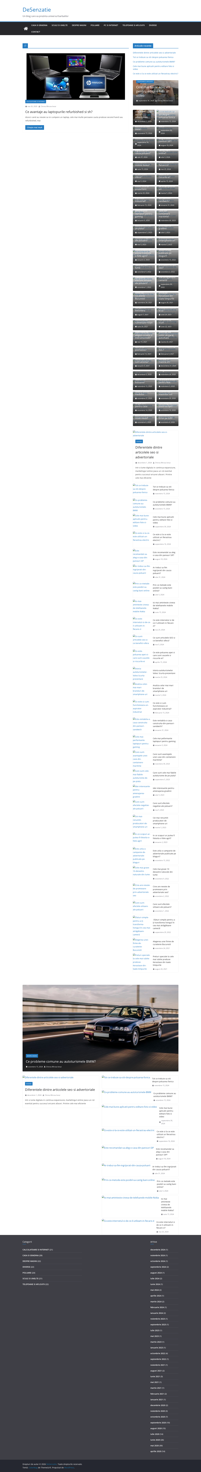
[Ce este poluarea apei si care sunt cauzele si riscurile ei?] (142, 657)
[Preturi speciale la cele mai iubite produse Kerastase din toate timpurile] (142, 962)
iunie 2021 (155, 1376)
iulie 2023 (154, 1330)
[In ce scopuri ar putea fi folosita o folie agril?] (142, 838)
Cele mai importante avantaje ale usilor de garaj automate (166, 332)
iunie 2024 (155, 1284)
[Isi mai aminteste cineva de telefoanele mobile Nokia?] (142, 607)
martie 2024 (155, 1301)
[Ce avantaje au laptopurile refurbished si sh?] (75, 76)
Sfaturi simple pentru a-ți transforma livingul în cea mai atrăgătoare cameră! (164, 924)
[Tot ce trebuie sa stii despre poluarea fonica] (142, 490)
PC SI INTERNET (111, 25)
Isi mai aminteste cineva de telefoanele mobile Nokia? (164, 605)
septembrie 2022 (158, 1359)
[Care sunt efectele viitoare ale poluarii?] (142, 907)
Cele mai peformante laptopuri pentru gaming (143, 212)
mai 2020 (154, 1445)
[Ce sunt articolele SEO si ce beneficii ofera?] (142, 641)
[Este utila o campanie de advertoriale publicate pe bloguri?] (142, 855)
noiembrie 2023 (157, 1318)
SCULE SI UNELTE (60, 25)
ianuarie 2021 (156, 1399)
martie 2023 (155, 1342)
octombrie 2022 (157, 1353)
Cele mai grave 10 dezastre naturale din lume (163, 872)
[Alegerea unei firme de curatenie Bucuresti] (142, 945)
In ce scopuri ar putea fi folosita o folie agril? (143, 253)
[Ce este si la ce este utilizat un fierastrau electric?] (142, 539)
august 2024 (156, 1272)
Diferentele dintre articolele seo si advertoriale (154, 52)
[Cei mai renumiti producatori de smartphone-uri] (142, 823)
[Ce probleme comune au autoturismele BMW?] (142, 505)
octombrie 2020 (157, 1416)
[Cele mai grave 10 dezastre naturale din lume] (142, 874)
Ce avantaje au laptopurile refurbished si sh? (58, 111)
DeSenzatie (37, 9)
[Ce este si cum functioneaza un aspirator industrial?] (142, 708)
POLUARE (95, 25)
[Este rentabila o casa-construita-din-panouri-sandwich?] (142, 725)
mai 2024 (154, 1290)
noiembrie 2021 (157, 1365)
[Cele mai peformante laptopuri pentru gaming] (142, 742)
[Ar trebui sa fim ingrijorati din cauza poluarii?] (142, 572)
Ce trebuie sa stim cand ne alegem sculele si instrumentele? (143, 333)
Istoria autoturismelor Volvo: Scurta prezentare (164, 672)
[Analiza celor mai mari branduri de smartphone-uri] (142, 690)
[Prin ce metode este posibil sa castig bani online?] (142, 590)
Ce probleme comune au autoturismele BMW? (154, 61)
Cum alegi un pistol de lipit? (166, 405)
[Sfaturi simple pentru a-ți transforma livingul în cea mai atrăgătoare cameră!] (142, 926)
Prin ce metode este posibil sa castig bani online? (162, 588)
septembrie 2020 (158, 1422)
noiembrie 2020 (157, 1411)
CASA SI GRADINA (39, 25)
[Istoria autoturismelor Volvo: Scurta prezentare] (142, 674)
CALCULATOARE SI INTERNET (35, 101)
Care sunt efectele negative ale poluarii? (162, 804)
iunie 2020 (155, 1440)
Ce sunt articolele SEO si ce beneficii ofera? (164, 639)
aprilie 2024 (155, 1295)
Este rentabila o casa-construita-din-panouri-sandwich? (163, 723)
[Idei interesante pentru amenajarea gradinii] (142, 791)
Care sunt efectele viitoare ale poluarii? (143, 280)
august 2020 (156, 1428)
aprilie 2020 (155, 1451)
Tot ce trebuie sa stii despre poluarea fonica (153, 57)
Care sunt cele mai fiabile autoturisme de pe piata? (164, 774)
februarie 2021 (157, 1393)
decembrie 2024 (157, 1249)
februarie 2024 (157, 1307)
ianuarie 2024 (156, 1313)
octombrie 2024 (157, 1261)
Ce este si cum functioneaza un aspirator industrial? (162, 706)
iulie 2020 (154, 1434)
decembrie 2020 (157, 1405)
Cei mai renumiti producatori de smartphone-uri (160, 820)
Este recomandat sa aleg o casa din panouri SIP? (164, 553)
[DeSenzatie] (26, 28)
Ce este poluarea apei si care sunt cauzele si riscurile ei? (164, 655)
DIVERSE (153, 25)
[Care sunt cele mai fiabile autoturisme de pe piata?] (142, 776)
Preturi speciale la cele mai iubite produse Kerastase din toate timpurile (167, 293)
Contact (35, 31)
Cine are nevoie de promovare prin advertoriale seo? (161, 889)
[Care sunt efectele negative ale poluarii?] (142, 806)
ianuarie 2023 (156, 1347)
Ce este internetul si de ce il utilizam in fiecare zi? (163, 623)
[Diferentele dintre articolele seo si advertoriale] (155, 433)
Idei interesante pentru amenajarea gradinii (163, 789)
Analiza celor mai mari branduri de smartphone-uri (163, 688)
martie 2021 (155, 1388)
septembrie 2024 (158, 1267)
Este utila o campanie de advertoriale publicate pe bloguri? (165, 250)
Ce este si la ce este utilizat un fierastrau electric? (155, 73)
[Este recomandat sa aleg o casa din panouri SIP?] (142, 556)
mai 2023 (154, 1336)
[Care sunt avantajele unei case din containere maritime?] (142, 759)
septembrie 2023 (158, 1324)
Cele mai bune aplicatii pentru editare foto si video (153, 91)
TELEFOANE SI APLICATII (134, 25)
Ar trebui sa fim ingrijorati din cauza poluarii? (162, 570)
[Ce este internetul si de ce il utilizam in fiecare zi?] (142, 625)
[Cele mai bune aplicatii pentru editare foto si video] (142, 522)
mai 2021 (154, 1382)
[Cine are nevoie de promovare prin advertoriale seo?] (142, 891)
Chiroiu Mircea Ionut (48, 106)
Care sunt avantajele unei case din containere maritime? (166, 211)
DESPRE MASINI (79, 25)
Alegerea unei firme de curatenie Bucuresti (142, 294)
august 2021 (156, 1370)
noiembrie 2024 (157, 1255)
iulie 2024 (154, 1278)
